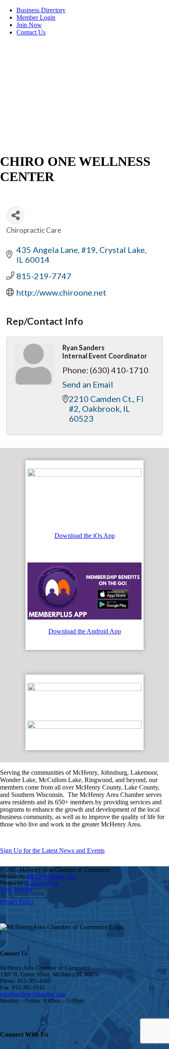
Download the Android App (84, 631)
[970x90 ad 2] (84, 726)
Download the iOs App (85, 535)
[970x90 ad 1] (84, 688)
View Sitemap (16, 889)
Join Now (29, 24)
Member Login (35, 17)
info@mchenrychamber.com (33, 994)
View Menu (145, 114)
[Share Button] (15, 215)
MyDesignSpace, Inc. (52, 876)
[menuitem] (92, 10)
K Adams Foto (41, 883)
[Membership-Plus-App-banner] (84, 474)
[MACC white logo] (61, 81)
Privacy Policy (17, 902)
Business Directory (41, 10)
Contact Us (31, 32)
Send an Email (87, 384)
